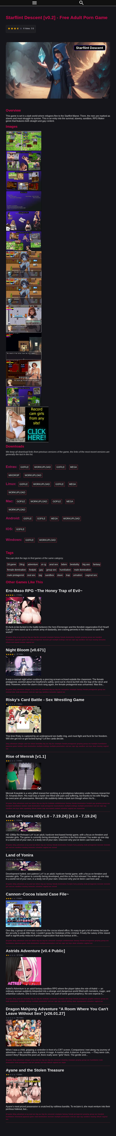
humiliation (65, 570)
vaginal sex (91, 575)
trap (68, 575)
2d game (11, 564)
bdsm (64, 564)
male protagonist (15, 575)
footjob (32, 570)
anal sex (53, 564)
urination (77, 575)
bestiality (74, 564)
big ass (86, 564)
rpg (40, 575)
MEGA (73, 467)
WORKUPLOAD (42, 467)
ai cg (43, 564)
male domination (82, 570)
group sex (51, 570)
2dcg (21, 564)
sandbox (49, 575)
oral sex (31, 575)
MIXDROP (14, 475)
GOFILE (25, 467)
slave (60, 575)
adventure (33, 564)
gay (41, 570)
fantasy (96, 564)
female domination (16, 570)
